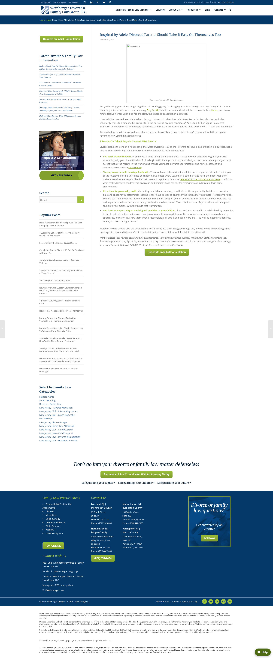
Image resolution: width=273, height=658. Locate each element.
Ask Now (209, 538)
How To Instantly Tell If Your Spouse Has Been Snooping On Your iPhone (60, 224)
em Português (60, 2)
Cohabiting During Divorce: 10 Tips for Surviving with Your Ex (61, 251)
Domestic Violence (55, 522)
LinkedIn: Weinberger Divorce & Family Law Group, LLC (62, 578)
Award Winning (47, 400)
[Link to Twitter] (85, 2)
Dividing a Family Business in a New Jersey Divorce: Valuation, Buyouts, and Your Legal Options (59, 109)
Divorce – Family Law (50, 404)
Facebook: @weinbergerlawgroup (60, 571)
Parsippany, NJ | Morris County (131, 530)
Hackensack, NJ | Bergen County (100, 530)
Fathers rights (46, 396)
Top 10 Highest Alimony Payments (55, 280)
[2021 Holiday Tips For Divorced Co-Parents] (2, 329)
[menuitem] (162, 601)
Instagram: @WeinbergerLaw (57, 585)
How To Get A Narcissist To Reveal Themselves (61, 310)
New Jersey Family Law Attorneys (56, 425)
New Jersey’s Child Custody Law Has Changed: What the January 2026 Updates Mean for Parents (60, 290)
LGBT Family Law (54, 533)
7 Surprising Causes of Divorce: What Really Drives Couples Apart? (59, 234)
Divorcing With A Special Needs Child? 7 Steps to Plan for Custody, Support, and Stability (61, 92)
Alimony (50, 529)
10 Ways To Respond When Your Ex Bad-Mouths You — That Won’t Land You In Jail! (59, 350)
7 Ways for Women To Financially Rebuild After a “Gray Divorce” (61, 272)
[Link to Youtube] (104, 2)
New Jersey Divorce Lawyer (53, 422)
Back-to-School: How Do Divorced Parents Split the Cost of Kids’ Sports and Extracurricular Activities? (60, 67)
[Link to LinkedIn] (91, 2)
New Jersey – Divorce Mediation (56, 407)
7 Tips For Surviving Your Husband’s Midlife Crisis (59, 302)
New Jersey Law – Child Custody (56, 429)
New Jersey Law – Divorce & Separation (59, 436)
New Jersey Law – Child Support (56, 433)
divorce (214, 110)
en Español (45, 2)
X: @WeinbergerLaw (53, 590)
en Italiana (74, 2)
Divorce (50, 511)
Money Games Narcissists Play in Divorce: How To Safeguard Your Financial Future (61, 329)
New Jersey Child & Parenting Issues (58, 411)
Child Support (53, 526)
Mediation (51, 515)
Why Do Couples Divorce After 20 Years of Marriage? (58, 370)
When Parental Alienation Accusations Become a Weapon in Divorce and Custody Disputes (61, 360)
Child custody (53, 518)
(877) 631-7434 (226, 2)
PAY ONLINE (53, 545)
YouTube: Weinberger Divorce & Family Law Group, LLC (63, 564)
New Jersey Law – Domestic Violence (58, 440)
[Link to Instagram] (110, 2)
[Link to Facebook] (97, 2)
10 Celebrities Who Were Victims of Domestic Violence (60, 261)
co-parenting (135, 167)
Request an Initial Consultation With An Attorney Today (136, 474)
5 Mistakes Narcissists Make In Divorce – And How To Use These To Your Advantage (60, 340)
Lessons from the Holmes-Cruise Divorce (58, 242)
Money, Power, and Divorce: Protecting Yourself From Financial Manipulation (57, 319)
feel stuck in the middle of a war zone (200, 179)
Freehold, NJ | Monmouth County (101, 506)
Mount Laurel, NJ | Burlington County (132, 506)
